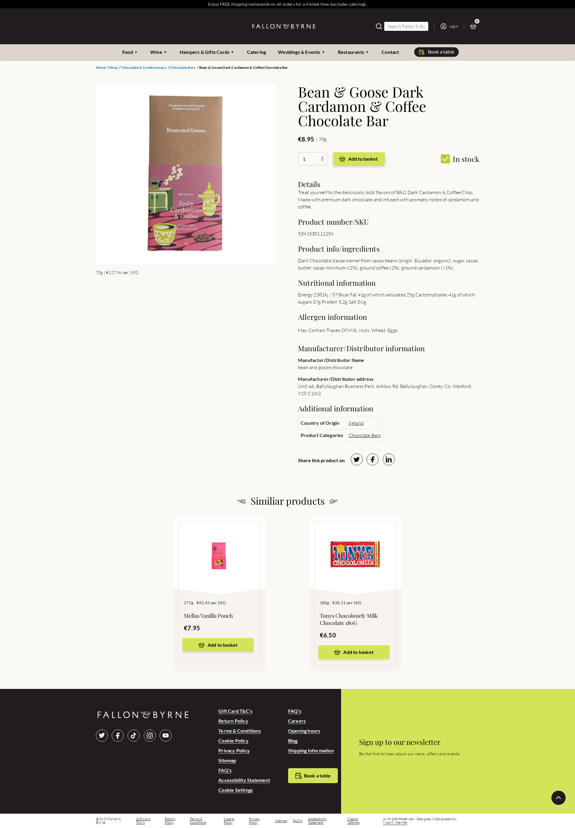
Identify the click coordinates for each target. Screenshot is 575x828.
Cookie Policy (233, 740)
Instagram (150, 736)
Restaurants (351, 52)
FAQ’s (224, 770)
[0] (474, 26)
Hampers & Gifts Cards (204, 52)
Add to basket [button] (223, 645)
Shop (113, 67)
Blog (293, 740)
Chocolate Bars (182, 67)
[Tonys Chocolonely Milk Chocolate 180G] (355, 546)
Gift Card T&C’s (235, 711)
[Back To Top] (558, 797)
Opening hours (304, 730)
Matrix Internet (395, 822)
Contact (390, 52)
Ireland (356, 423)
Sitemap (227, 760)
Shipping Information (311, 750)
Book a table (441, 51)
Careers (297, 721)
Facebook (118, 736)
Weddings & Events (299, 52)
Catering (256, 52)
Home (101, 67)
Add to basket (363, 159)
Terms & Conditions (239, 730)
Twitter (102, 736)
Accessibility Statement (244, 780)
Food (127, 52)
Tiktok (134, 736)
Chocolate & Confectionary (144, 67)
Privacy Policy (234, 750)
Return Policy (233, 721)
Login (454, 26)
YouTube (166, 736)
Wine (156, 52)
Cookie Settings (235, 790)
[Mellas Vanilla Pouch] (219, 546)
